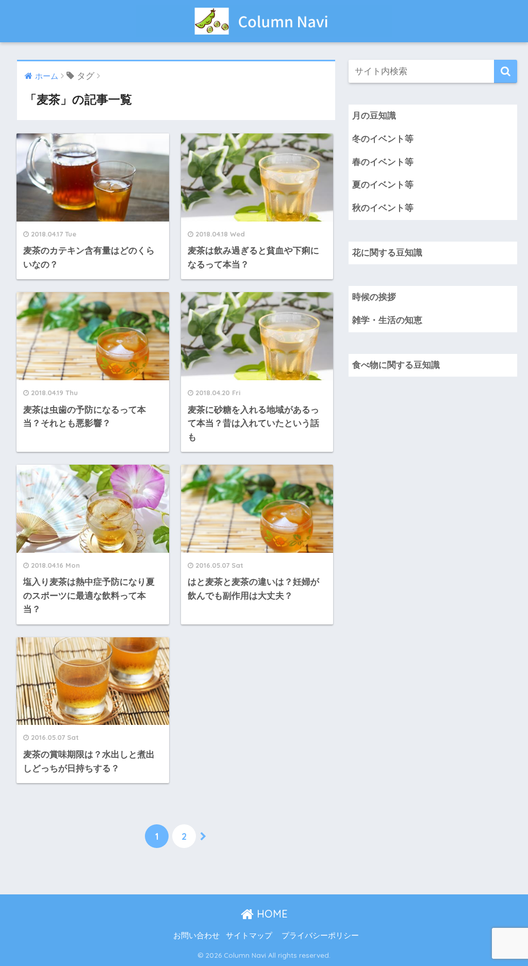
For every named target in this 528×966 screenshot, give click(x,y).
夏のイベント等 (383, 185)
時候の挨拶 (374, 297)
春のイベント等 (383, 162)
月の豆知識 (374, 116)
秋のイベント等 (383, 208)
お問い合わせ (196, 935)
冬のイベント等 (383, 139)
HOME (271, 913)
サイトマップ (249, 935)
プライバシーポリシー (320, 935)
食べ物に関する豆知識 (396, 365)
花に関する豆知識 (387, 253)
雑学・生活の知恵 (387, 320)
